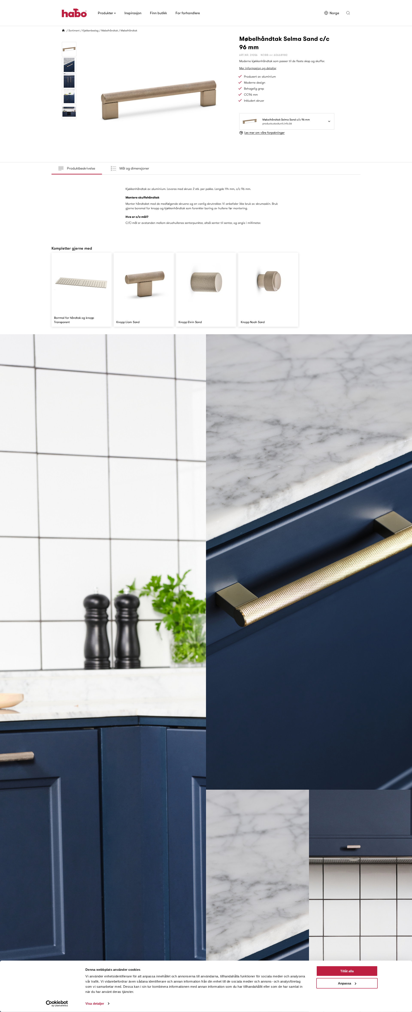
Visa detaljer (94, 1003)
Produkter (107, 13)
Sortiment (74, 30)
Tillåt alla (347, 971)
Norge (334, 13)
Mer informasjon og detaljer (257, 68)
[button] (348, 13)
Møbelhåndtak (109, 30)
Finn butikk (158, 13)
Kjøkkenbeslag (90, 30)
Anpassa (344, 983)
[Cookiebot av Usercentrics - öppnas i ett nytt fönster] (57, 1003)
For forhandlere (188, 13)
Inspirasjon (132, 13)
